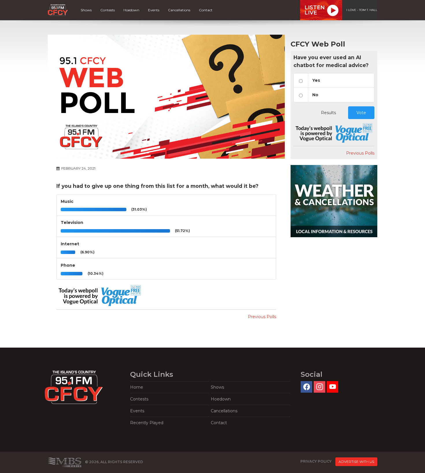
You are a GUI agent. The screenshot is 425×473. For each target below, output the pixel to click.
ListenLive (314, 10)
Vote (361, 112)
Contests (107, 10)
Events (153, 10)
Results (328, 112)
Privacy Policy (316, 461)
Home (136, 387)
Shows (86, 10)
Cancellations (179, 10)
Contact (205, 10)
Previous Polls (262, 316)
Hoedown (131, 10)
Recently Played (146, 422)
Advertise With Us (356, 461)
